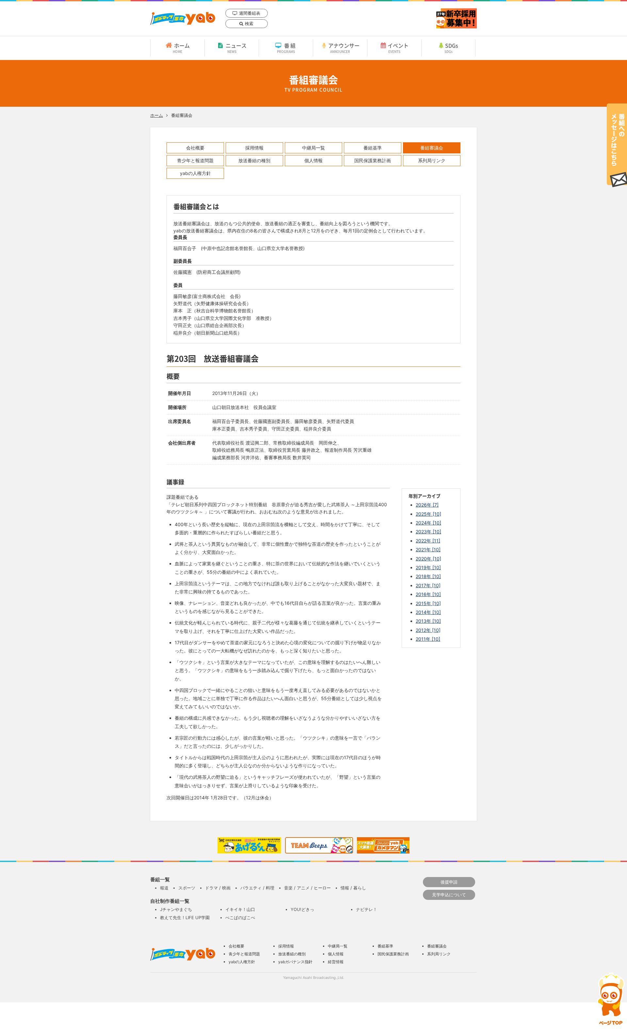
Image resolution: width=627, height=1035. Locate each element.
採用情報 (254, 147)
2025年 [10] (428, 514)
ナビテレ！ (366, 909)
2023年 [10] (428, 531)
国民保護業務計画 (372, 160)
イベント (398, 47)
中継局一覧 (313, 147)
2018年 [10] (428, 576)
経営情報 (336, 961)
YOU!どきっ (302, 909)
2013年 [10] (428, 621)
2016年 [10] (428, 594)
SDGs (451, 47)
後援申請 (449, 882)
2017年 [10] (428, 585)
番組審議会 (431, 147)
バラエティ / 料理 (257, 887)
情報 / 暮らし (353, 887)
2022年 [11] (428, 540)
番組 (287, 47)
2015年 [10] (428, 603)
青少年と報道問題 (195, 160)
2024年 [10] (428, 522)
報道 (164, 887)
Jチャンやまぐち (176, 909)
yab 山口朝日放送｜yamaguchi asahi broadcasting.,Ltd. (182, 18)
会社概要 (195, 147)
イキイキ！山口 (240, 909)
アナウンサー (344, 47)
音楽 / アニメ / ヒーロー (307, 887)
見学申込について (449, 894)
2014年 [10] (428, 612)
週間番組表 (249, 13)
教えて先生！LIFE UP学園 (185, 917)
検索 (249, 23)
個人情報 (313, 160)
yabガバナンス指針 (295, 961)
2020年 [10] (428, 558)
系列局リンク (431, 160)
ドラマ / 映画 (218, 887)
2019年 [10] (428, 567)
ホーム (181, 47)
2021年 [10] (428, 549)
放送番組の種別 (254, 160)
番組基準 (372, 147)
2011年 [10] (428, 639)
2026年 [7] (427, 505)
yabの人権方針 (195, 173)
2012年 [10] (428, 630)
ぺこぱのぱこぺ (240, 917)
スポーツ (186, 887)
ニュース (236, 47)
